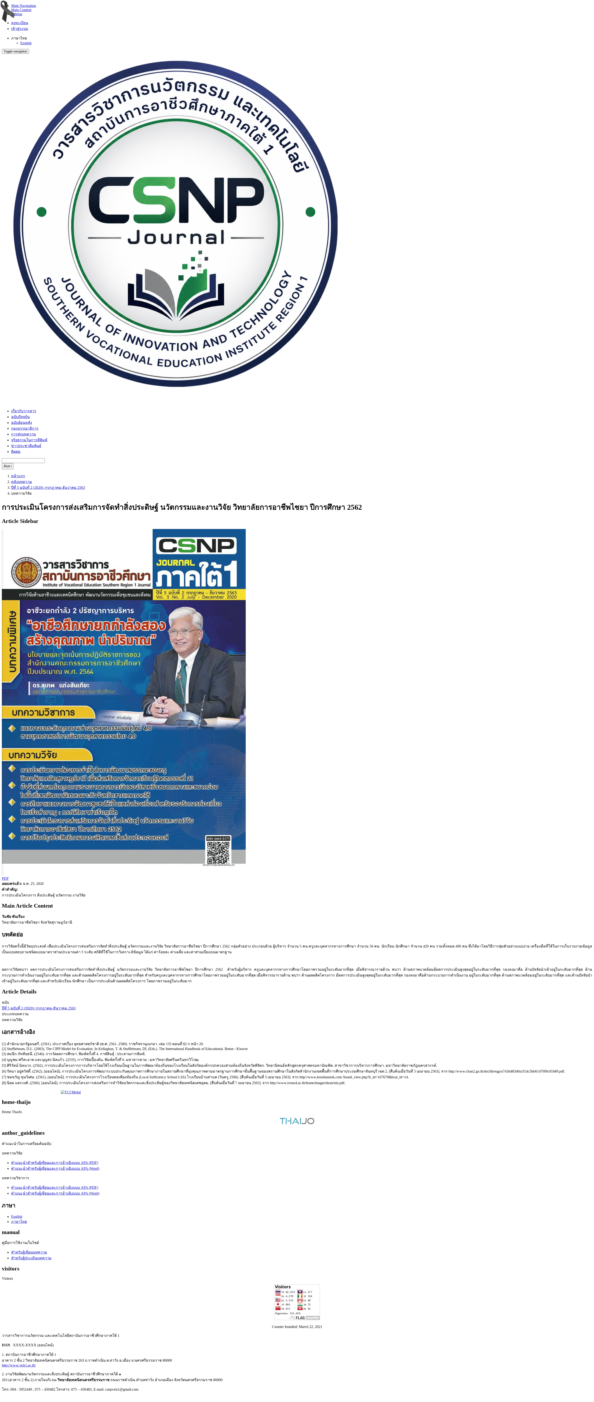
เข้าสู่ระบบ (19, 29)
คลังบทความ (21, 482)
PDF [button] (5, 878)
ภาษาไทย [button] (19, 38)
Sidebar (16, 14)
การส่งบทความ (23, 434)
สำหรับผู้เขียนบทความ (29, 1252)
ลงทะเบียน (19, 23)
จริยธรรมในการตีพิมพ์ (29, 440)
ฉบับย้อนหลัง (21, 423)
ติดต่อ (15, 452)
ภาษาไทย (19, 1222)
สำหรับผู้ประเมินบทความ (31, 1258)
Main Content (21, 10)
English (26, 43)
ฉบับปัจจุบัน (20, 417)
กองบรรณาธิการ (25, 428)
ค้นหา (8, 466)
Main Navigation (23, 6)
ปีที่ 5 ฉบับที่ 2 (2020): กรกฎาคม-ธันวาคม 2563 (48, 488)
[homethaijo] (297, 1123)
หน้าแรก (18, 476)
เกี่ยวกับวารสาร (23, 411)
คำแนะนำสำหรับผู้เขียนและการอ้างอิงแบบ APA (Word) (55, 1168)
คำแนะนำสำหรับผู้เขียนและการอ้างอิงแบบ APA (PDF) (54, 1163)
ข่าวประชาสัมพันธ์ (26, 446)
